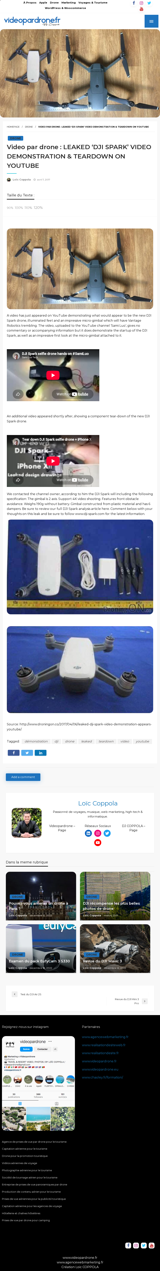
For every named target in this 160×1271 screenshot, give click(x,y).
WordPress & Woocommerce (65, 8)
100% (19, 208)
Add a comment (23, 777)
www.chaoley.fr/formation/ (102, 1077)
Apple (43, 2)
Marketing (68, 2)
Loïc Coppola (22, 179)
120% (38, 207)
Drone (54, 2)
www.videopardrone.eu (100, 1069)
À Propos (29, 2)
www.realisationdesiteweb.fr (104, 1045)
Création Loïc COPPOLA (80, 1267)
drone (69, 741)
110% (28, 208)
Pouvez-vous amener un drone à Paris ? (38, 906)
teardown (106, 741)
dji (56, 741)
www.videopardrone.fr (99, 1061)
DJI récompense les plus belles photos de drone (111, 906)
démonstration (36, 741)
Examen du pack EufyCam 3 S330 (39, 961)
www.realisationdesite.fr (100, 1053)
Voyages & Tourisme (93, 2)
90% (10, 208)
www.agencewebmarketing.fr (105, 1037)
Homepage (13, 126)
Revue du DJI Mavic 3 (102, 961)
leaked (86, 741)
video (124, 741)
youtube (142, 741)
